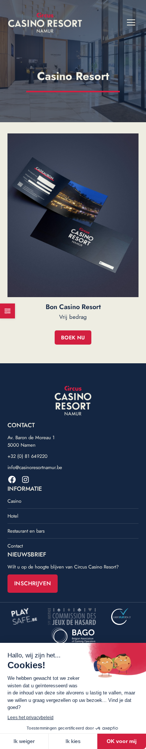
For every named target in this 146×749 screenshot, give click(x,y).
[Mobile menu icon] (131, 22)
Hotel (12, 516)
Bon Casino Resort (73, 307)
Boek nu (73, 337)
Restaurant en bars (26, 530)
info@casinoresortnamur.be (34, 467)
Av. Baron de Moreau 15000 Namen (31, 441)
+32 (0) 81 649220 (27, 456)
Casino (14, 501)
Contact (15, 545)
